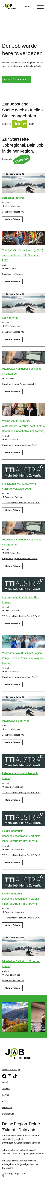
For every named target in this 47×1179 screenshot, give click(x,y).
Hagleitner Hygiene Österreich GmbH (19, 384)
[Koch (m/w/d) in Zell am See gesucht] (23, 303)
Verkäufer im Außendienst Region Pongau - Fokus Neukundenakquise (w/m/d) (23, 658)
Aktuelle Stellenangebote (16, 79)
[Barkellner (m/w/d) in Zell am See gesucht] (23, 183)
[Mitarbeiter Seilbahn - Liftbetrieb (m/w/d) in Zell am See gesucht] (23, 946)
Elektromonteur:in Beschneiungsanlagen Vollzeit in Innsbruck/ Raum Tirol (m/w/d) (21, 836)
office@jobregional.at (15, 1173)
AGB (4, 1101)
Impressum (7, 1107)
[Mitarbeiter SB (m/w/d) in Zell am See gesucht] (23, 706)
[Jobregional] (10, 7)
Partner (5, 1095)
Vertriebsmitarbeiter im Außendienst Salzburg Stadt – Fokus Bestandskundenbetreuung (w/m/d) (23, 426)
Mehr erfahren (12, 219)
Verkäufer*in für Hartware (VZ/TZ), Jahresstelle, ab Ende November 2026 (22, 255)
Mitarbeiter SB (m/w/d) (15, 720)
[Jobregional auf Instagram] (10, 1076)
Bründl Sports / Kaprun (12, 274)
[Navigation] (41, 7)
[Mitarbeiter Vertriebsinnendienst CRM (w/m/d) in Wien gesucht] (23, 357)
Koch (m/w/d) (10, 317)
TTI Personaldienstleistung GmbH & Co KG (21, 502)
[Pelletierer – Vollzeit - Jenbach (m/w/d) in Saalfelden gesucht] (23, 761)
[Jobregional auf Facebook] (4, 1076)
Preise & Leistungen (11, 1069)
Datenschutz (8, 1114)
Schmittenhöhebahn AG (13, 211)
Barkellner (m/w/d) (13, 197)
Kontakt (5, 1082)
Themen (6, 1088)
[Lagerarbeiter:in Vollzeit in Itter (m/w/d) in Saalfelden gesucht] (23, 584)
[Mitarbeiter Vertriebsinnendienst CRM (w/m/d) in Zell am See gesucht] (23, 527)
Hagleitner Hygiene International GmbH (19, 445)
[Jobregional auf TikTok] (15, 1076)
